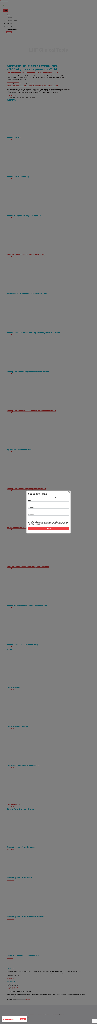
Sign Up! (48, 528)
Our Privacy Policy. (38, 524)
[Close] (69, 492)
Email (29, 500)
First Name (31, 507)
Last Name (31, 514)
